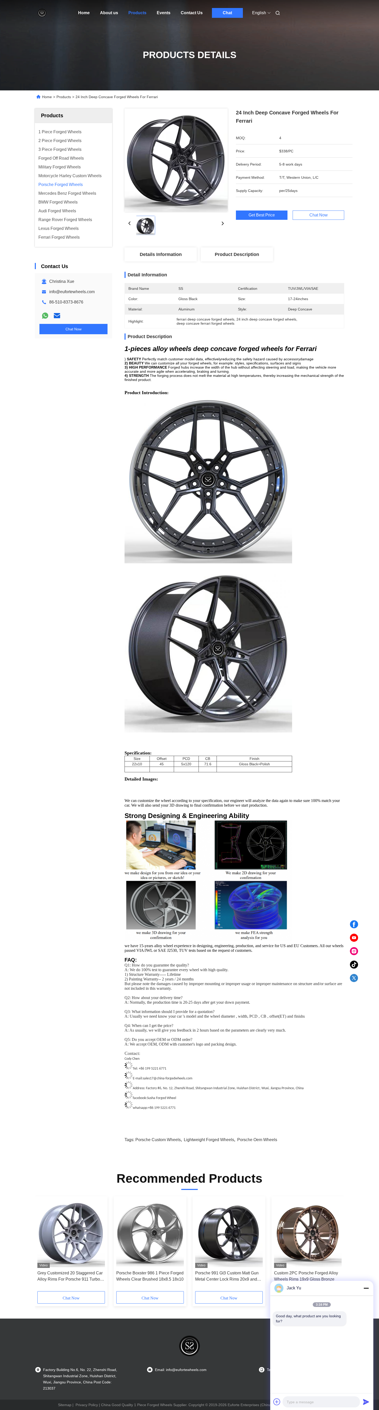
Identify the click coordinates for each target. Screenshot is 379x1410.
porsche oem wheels (257, 1140)
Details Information (161, 254)
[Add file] (277, 1401)
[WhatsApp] (45, 315)
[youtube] (354, 937)
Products (137, 13)
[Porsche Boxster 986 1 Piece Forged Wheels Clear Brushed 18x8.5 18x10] (150, 1233)
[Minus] (366, 1288)
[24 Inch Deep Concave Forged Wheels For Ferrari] (176, 160)
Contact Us (192, 13)
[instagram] (354, 951)
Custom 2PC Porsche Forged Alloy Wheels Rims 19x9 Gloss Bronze (306, 1276)
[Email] (57, 315)
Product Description (237, 254)
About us (109, 13)
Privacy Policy (87, 1405)
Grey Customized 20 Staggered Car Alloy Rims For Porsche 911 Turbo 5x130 (70, 1276)
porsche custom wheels (158, 1140)
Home (84, 13)
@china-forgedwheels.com (172, 1078)
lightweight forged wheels (209, 1140)
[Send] (366, 1401)
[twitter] (354, 978)
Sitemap (64, 1405)
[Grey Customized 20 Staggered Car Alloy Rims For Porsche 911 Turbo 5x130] (71, 1233)
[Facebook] (354, 924)
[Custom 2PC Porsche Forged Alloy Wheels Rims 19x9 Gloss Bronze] (308, 1233)
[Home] (42, 13)
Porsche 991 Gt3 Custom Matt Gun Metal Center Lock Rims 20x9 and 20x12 (227, 1276)
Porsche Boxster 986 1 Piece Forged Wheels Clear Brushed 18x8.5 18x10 (150, 1276)
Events (163, 13)
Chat (227, 13)
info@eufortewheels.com (72, 292)
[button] (44, 1245)
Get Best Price (262, 215)
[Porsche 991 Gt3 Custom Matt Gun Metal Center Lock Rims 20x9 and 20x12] (229, 1233)
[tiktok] (354, 964)
